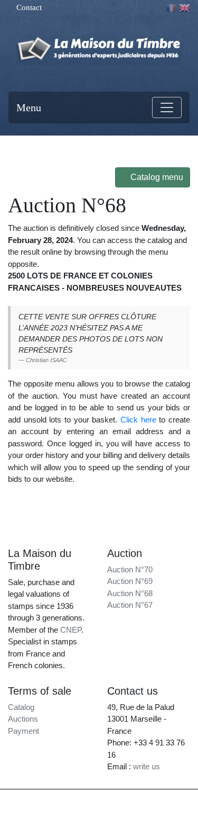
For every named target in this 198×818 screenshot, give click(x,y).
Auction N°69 (130, 581)
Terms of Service (99, 808)
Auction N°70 (130, 569)
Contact (28, 7)
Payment (23, 730)
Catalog (21, 707)
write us (146, 766)
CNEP (70, 629)
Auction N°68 (130, 593)
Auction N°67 (130, 604)
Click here (139, 419)
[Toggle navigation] (167, 107)
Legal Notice (163, 799)
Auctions (23, 718)
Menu (28, 107)
